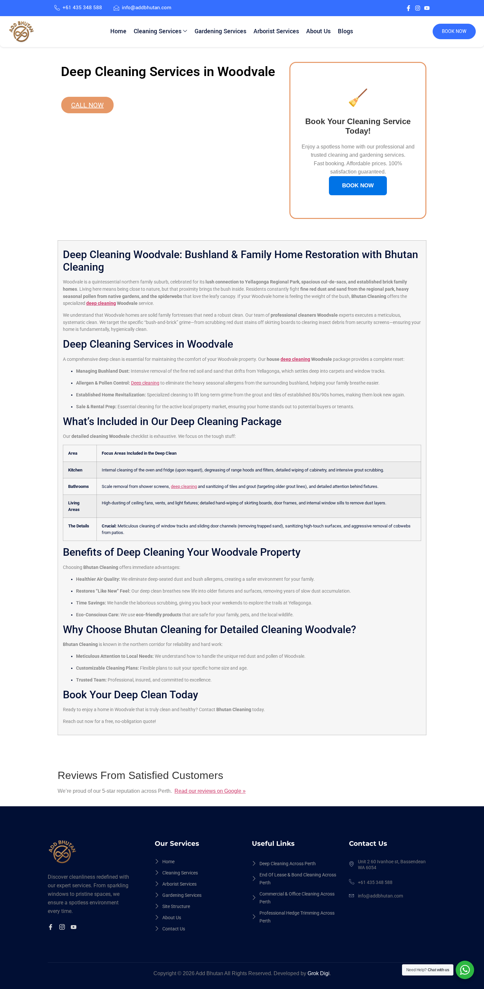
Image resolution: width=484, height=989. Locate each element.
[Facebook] (51, 927)
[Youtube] (427, 8)
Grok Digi (319, 973)
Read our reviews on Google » (210, 791)
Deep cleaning (145, 383)
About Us (318, 31)
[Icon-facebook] (408, 8)
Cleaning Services (157, 31)
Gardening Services (220, 31)
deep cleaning (101, 303)
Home (118, 31)
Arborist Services (276, 31)
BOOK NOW (454, 31)
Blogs (345, 31)
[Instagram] (417, 8)
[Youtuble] (74, 927)
